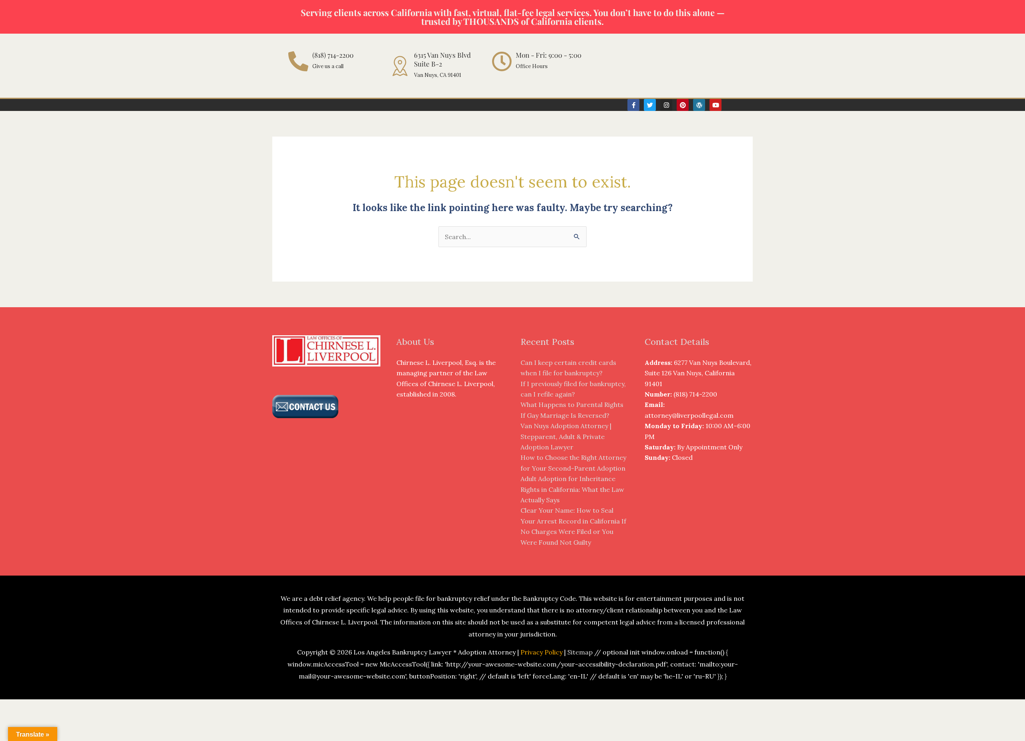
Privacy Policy (542, 652)
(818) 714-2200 (333, 54)
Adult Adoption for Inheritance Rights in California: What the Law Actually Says (572, 489)
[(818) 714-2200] (298, 61)
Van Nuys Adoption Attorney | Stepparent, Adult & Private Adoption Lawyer (566, 436)
